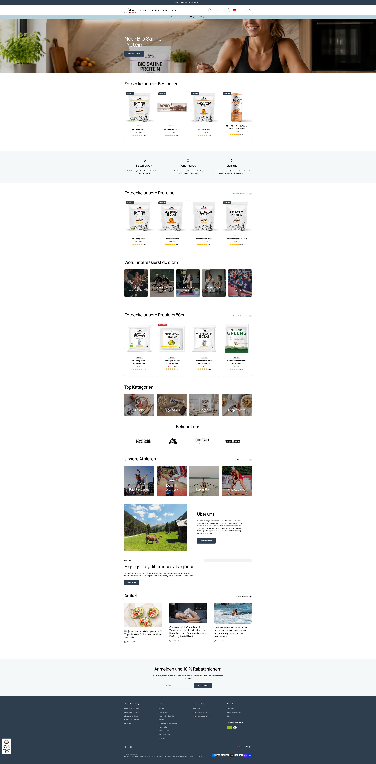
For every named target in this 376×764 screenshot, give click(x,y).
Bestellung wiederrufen (201, 716)
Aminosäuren (163, 712)
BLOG (165, 10)
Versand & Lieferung (200, 712)
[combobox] (237, 10)
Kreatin (161, 720)
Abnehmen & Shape (131, 716)
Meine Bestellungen (234, 712)
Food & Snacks (164, 731)
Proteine (161, 709)
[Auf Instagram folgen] (130, 747)
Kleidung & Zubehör (166, 734)
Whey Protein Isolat (204, 239)
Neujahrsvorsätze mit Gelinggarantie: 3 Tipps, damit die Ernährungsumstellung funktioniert (143, 634)
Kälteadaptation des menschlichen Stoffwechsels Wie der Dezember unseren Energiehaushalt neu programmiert (231, 632)
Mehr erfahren (206, 540)
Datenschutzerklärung (131, 756)
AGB (153, 756)
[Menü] (10, 740)
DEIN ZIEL (153, 10)
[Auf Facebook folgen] (125, 747)
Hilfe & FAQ (197, 709)
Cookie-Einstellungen (195, 756)
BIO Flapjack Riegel (171, 129)
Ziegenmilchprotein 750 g (236, 239)
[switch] (7, 751)
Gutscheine (162, 738)
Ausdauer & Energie (131, 712)
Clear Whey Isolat (204, 129)
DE (238, 10)
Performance (129, 723)
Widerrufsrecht (145, 756)
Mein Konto (231, 709)
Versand (159, 756)
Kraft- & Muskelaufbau (132, 709)
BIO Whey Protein (139, 129)
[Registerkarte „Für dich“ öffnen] (3, 761)
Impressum (167, 756)
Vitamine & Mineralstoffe (168, 723)
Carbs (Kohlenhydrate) (166, 716)
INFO (172, 10)
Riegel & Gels (163, 727)
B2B (228, 716)
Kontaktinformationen (180, 756)
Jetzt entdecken (134, 53)
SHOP (142, 10)
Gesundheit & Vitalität (132, 720)
